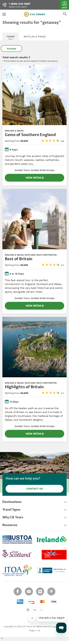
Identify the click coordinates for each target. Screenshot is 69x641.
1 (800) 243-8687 (19, 3)
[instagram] (40, 591)
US (34, 610)
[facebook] (18, 591)
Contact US (34, 488)
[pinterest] (51, 591)
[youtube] (29, 591)
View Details (35, 177)
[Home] (34, 14)
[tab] (10, 36)
